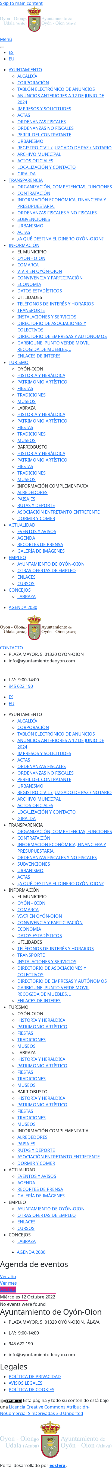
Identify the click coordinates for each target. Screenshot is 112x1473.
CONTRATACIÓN (33, 193)
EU (11, 59)
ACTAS (23, 115)
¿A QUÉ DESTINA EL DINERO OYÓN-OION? (60, 239)
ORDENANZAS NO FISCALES (45, 128)
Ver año (8, 1276)
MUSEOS (26, 401)
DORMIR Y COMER (36, 518)
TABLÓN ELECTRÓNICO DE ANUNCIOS (56, 89)
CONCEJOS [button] (20, 1235)
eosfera (57, 1465)
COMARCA (28, 265)
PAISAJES (26, 499)
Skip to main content (21, 3)
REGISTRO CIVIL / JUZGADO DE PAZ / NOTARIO (64, 148)
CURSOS (26, 583)
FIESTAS (25, 388)
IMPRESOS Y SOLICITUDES (44, 109)
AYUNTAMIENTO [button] (25, 714)
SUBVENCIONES (33, 219)
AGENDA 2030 (23, 607)
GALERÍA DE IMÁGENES (41, 551)
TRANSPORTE (31, 310)
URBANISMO (30, 141)
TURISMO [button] (19, 1007)
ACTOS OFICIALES (35, 161)
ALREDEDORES (32, 492)
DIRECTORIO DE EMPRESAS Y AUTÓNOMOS (62, 336)
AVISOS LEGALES (25, 1383)
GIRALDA (26, 174)
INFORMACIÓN (24, 245)
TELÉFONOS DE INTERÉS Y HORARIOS (55, 304)
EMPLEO (17, 557)
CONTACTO (11, 648)
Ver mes (8, 1283)
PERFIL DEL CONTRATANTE (44, 135)
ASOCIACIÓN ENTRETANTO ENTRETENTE (58, 512)
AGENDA (26, 538)
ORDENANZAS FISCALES (41, 122)
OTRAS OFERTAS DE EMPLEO (46, 570)
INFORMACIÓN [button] (24, 890)
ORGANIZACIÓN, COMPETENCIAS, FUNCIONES (64, 187)
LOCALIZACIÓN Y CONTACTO (46, 167)
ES (11, 52)
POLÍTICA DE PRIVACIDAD (35, 1376)
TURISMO (19, 362)
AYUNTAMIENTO (25, 70)
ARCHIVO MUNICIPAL (39, 154)
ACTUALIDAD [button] (22, 1170)
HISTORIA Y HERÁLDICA (41, 375)
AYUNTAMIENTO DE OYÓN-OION (51, 564)
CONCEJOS (20, 590)
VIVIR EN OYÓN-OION (39, 271)
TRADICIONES (31, 395)
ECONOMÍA (29, 284)
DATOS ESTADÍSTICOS (39, 291)
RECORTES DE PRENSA (40, 544)
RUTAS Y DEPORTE (36, 505)
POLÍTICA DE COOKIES (31, 1390)
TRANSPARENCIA (26, 180)
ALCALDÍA (27, 76)
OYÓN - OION (31, 258)
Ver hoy (8, 1289)
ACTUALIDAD (22, 525)
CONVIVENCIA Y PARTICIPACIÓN (50, 278)
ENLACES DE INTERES (39, 356)
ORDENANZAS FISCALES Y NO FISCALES (57, 213)
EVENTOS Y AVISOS (36, 531)
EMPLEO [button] (17, 1202)
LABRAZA (26, 596)
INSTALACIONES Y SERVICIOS (46, 317)
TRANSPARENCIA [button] (26, 825)
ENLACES (26, 577)
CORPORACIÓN (33, 83)
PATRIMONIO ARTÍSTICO (42, 382)
